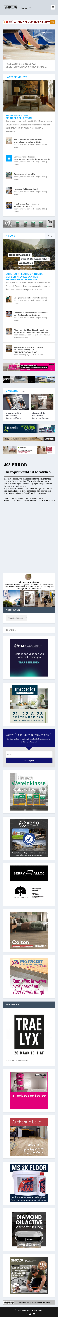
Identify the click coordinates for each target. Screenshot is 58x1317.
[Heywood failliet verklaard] (9, 190)
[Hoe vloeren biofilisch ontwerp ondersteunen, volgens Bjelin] (9, 141)
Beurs (41, 282)
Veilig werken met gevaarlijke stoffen (30, 298)
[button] (11, 598)
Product (49, 121)
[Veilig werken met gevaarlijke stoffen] (9, 299)
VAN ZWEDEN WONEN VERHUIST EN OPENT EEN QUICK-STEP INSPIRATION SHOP (29, 349)
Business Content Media (32, 1310)
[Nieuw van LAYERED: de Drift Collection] (29, 95)
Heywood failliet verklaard (26, 189)
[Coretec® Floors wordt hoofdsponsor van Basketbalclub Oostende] (9, 314)
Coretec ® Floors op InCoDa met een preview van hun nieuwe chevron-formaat (24, 277)
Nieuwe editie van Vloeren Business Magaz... (41, 415)
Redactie (21, 355)
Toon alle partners (17, 1060)
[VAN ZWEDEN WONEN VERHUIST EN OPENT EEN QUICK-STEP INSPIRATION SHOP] (9, 348)
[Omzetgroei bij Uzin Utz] (9, 175)
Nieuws (42, 121)
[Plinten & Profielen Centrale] (29, 1034)
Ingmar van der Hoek (18, 121)
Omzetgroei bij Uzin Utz (24, 174)
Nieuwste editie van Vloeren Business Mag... (13, 415)
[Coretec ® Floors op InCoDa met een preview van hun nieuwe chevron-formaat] (29, 254)
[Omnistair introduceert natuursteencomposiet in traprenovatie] (9, 158)
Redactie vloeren (24, 335)
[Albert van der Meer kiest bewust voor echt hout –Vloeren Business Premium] (9, 331)
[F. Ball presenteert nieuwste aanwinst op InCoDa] (9, 205)
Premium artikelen (21, 338)
